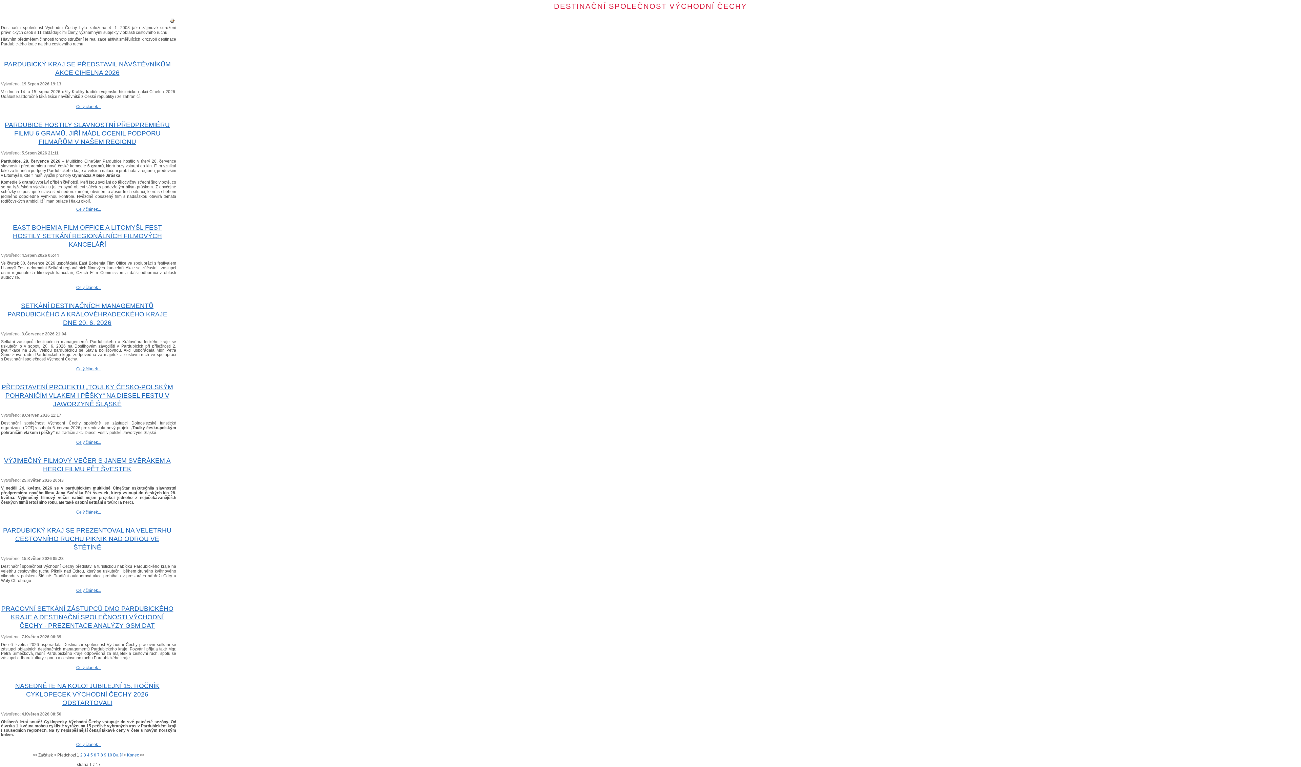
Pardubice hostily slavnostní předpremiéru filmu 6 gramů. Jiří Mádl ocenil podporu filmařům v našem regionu (87, 133)
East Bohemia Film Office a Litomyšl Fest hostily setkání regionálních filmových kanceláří (87, 236)
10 (109, 755)
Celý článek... (88, 106)
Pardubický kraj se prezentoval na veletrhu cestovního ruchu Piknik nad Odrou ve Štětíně (87, 539)
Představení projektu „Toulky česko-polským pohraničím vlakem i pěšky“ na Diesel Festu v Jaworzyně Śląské (87, 396)
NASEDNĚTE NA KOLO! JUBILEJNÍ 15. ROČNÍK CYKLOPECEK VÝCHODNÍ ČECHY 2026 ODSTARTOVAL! (87, 694)
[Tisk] (172, 22)
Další (118, 755)
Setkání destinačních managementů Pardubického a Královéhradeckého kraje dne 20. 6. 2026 (87, 314)
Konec (133, 755)
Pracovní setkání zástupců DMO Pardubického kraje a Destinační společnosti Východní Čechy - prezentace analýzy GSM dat (87, 617)
